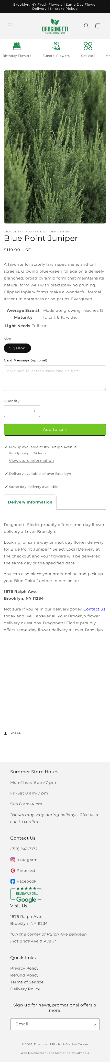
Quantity (11, 401)
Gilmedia (82, 1053)
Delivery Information (30, 502)
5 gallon (17, 348)
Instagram (27, 859)
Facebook (27, 881)
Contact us (94, 609)
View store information (31, 460)
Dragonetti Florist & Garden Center (61, 1044)
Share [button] (15, 733)
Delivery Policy (25, 988)
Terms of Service (27, 982)
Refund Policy (24, 975)
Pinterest (26, 870)
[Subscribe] (94, 1024)
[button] (10, 25)
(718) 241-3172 (24, 848)
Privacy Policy (24, 968)
